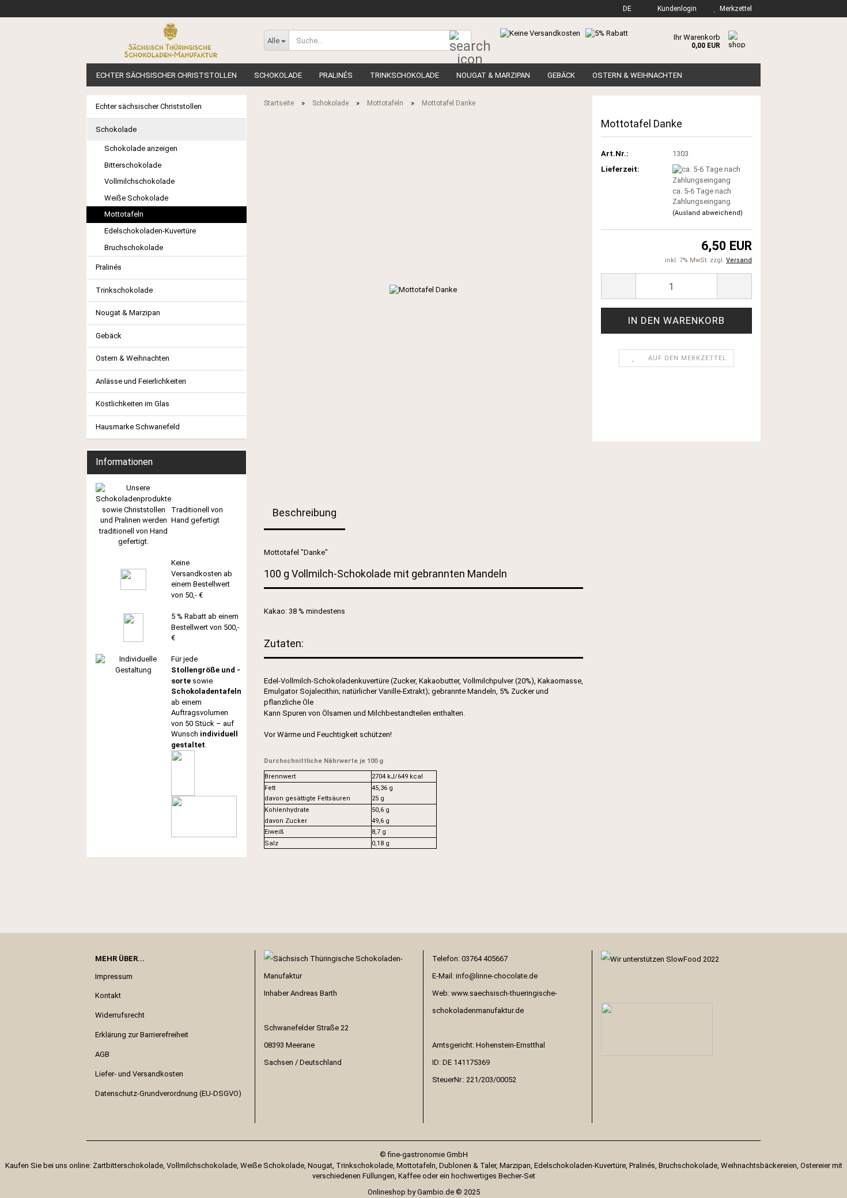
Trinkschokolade (404, 75)
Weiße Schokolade (136, 198)
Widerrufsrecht (120, 1015)
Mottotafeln (123, 214)
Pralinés (336, 75)
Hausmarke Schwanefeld (138, 426)
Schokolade (278, 75)
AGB (102, 1054)
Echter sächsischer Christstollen (166, 75)
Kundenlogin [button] (675, 9)
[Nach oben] (815, 1181)
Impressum (114, 976)
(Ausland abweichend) (707, 213)
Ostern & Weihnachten (637, 75)
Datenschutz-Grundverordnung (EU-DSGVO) (168, 1093)
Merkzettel (734, 9)
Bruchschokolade (133, 247)
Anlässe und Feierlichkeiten (141, 381)
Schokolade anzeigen (140, 148)
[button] (623, 8)
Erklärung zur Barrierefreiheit (141, 1034)
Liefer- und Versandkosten (139, 1073)
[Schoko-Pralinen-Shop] (171, 40)
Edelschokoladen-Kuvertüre (150, 230)
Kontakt (108, 995)
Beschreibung (304, 513)
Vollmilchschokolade (139, 181)
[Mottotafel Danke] (423, 289)
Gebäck (561, 75)
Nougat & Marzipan (493, 75)
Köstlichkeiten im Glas (132, 403)
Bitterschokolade (132, 165)
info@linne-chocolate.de (497, 976)
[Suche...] (460, 41)
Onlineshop (387, 1192)
